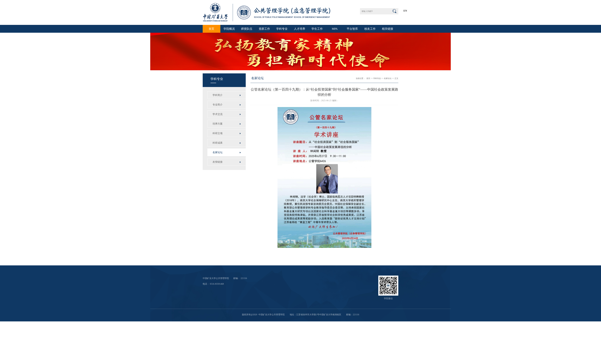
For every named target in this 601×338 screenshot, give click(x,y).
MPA (335, 28)
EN (405, 10)
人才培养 (299, 28)
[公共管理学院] (267, 20)
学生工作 (317, 28)
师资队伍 (246, 28)
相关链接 (387, 28)
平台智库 (352, 28)
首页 (211, 28)
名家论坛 (387, 78)
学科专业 (282, 28)
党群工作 (264, 28)
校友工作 (370, 28)
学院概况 (229, 28)
